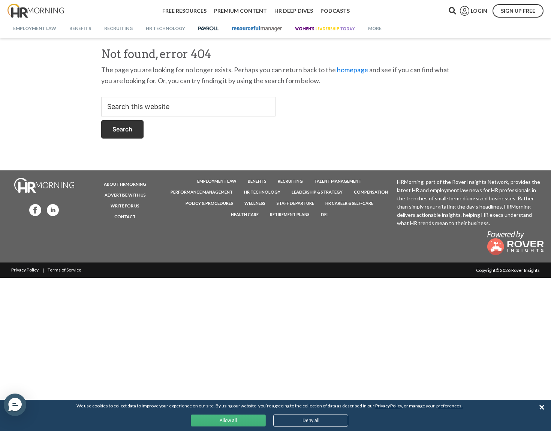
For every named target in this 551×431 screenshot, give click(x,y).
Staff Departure (295, 203)
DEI (324, 214)
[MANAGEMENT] (257, 29)
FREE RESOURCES (184, 10)
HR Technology (262, 191)
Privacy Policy (25, 270)
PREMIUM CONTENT (240, 10)
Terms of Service (64, 270)
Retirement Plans (290, 214)
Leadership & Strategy (317, 191)
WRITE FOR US (125, 205)
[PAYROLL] (208, 29)
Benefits (257, 181)
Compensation (371, 191)
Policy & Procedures (209, 203)
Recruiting (290, 181)
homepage (352, 70)
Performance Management (202, 191)
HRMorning (35, 11)
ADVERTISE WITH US (125, 194)
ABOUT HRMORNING (125, 184)
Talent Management (337, 181)
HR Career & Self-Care (349, 203)
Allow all (228, 420)
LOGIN (479, 10)
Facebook (33, 209)
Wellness (254, 203)
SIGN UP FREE (518, 10)
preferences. (449, 406)
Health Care (245, 214)
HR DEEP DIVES (293, 10)
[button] (15, 405)
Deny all (310, 420)
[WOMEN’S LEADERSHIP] (325, 29)
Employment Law (217, 181)
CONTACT (125, 216)
